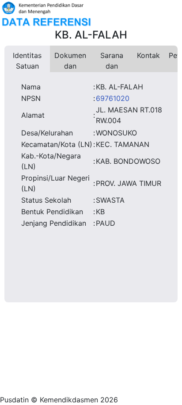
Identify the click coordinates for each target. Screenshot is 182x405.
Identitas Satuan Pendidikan (27, 61)
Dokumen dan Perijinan (70, 61)
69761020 (112, 98)
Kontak (148, 55)
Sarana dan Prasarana (111, 61)
